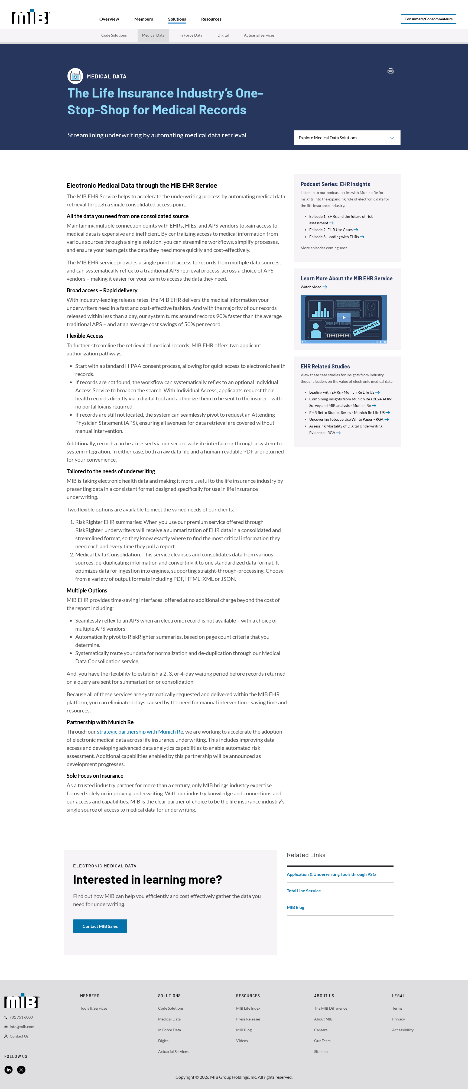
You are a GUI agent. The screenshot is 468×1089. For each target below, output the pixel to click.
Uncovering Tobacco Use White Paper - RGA (346, 419)
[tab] (109, 19)
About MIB (323, 1019)
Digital (223, 35)
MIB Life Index (248, 1008)
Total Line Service (304, 890)
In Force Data (191, 35)
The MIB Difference (330, 1008)
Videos (242, 1040)
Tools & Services (93, 1008)
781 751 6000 (21, 1017)
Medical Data (153, 35)
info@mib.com (22, 1026)
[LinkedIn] (8, 1069)
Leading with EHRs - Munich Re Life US (341, 392)
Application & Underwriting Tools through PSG (331, 874)
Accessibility (403, 1030)
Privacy (398, 1019)
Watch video (311, 286)
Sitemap (321, 1051)
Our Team (322, 1040)
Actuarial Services (259, 35)
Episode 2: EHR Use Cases (331, 229)
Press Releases (248, 1019)
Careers (320, 1030)
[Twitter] (21, 1069)
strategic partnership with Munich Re (140, 731)
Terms (397, 1008)
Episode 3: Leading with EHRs (334, 236)
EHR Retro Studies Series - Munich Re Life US (347, 412)
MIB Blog (295, 907)
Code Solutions (114, 35)
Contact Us (19, 1036)
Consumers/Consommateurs (429, 19)
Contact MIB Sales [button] (100, 926)
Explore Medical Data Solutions (328, 137)
